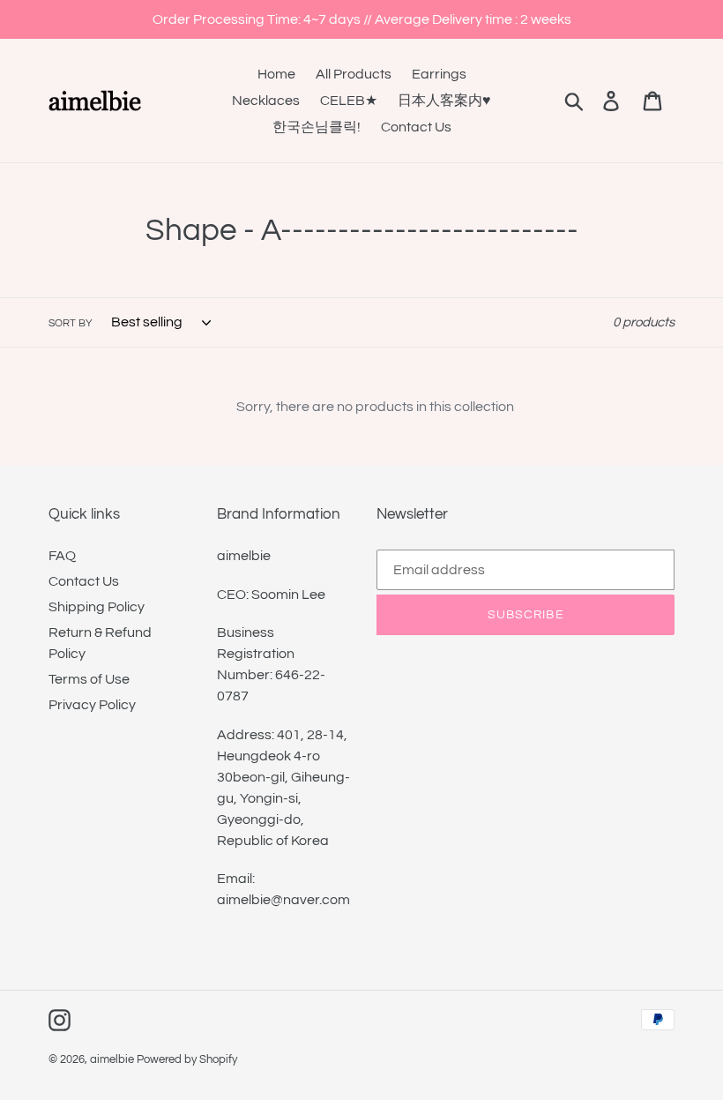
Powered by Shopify (187, 1059)
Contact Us (83, 581)
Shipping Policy (96, 607)
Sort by (70, 323)
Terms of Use (89, 679)
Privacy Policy (92, 705)
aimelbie (112, 1059)
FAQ (62, 556)
